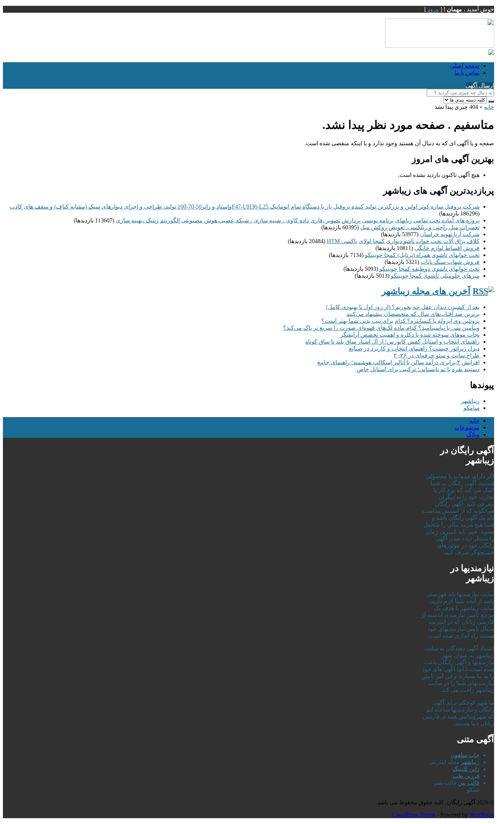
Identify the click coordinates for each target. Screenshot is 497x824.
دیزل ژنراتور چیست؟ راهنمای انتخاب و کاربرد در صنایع (414, 348)
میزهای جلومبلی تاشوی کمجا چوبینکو (435, 276)
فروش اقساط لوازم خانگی (447, 248)
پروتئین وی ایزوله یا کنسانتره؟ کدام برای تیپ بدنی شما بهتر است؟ (400, 321)
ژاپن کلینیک (466, 769)
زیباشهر (470, 401)
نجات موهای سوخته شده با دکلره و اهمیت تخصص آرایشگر (410, 335)
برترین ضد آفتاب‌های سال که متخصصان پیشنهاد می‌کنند (413, 314)
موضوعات (467, 427)
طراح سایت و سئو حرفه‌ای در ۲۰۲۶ (437, 355)
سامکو (472, 408)
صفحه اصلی (465, 66)
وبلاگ (473, 434)
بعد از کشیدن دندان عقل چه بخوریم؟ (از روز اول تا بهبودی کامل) (403, 307)
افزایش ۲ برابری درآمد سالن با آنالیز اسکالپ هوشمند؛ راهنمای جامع (398, 362)
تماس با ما (467, 73)
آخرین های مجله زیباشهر (426, 291)
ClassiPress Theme (414, 815)
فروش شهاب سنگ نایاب (450, 262)
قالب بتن (469, 783)
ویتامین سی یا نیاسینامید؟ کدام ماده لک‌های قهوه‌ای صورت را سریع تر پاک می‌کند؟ (381, 328)
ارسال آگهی (480, 85)
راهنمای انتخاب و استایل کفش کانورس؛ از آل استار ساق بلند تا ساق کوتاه (392, 341)
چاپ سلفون (465, 755)
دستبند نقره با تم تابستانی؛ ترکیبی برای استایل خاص (418, 369)
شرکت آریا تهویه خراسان (450, 234)
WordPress (481, 815)
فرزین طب (466, 776)
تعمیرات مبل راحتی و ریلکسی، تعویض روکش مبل (420, 227)
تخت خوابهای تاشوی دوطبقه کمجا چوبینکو (429, 269)
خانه (489, 107)
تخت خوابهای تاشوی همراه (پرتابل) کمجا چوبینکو (422, 255)
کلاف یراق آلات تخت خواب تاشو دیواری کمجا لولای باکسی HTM (403, 241)
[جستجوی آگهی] (491, 101)
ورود (433, 9)
